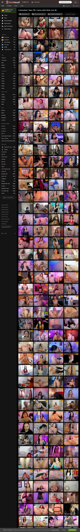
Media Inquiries (5, 212)
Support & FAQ (5, 205)
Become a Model (5, 219)
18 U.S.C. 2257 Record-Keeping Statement (7, 227)
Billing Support (5, 207)
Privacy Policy (5, 214)
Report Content (5, 209)
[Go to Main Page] (13, 2)
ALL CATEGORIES (9, 197)
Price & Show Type (38, 14)
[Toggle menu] (2, 2)
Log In (75, 2)
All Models (4, 223)
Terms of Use (5, 216)
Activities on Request (55, 14)
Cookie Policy (55, 530)
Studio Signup (5, 221)
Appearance (25, 14)
